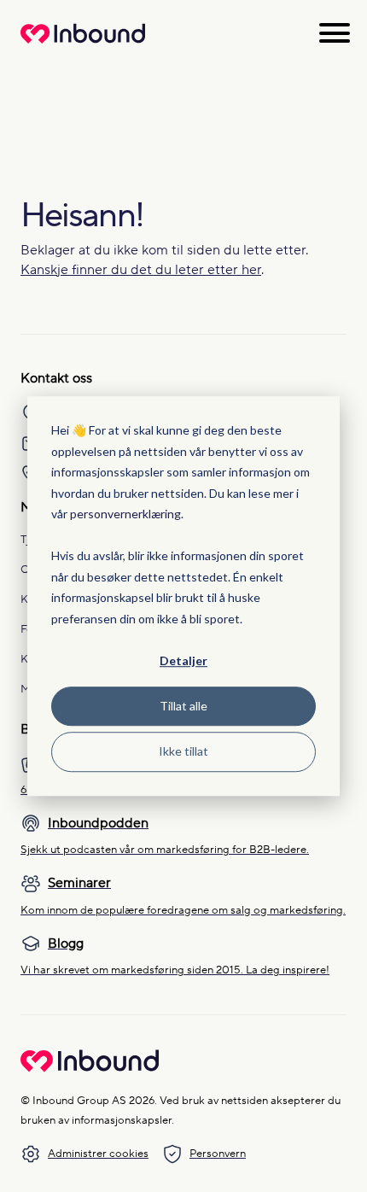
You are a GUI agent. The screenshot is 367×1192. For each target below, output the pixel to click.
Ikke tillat (183, 751)
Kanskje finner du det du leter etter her (140, 269)
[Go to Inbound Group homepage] (89, 1068)
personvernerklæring (125, 513)
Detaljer (183, 660)
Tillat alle (183, 705)
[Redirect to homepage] (82, 42)
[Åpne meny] (334, 33)
